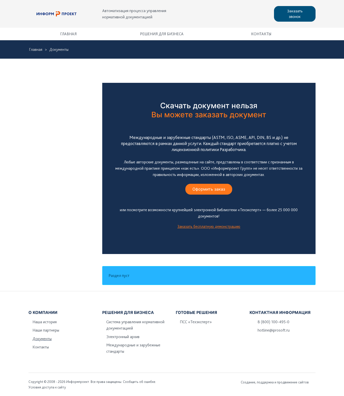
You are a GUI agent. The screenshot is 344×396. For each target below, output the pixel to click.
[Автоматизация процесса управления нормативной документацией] (57, 13)
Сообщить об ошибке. (139, 382)
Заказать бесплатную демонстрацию (208, 226)
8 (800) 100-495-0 (273, 321)
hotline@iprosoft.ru (274, 330)
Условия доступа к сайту (47, 387)
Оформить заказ (208, 189)
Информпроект (77, 382)
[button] (309, 34)
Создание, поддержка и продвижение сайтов (275, 382)
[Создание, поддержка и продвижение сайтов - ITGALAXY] (314, 382)
